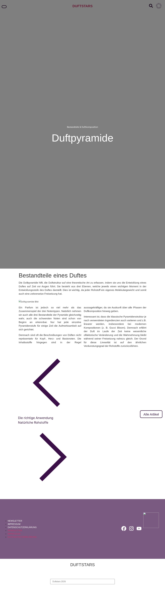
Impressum (14, 524)
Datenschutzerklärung (22, 527)
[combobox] (82, 581)
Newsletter (15, 521)
